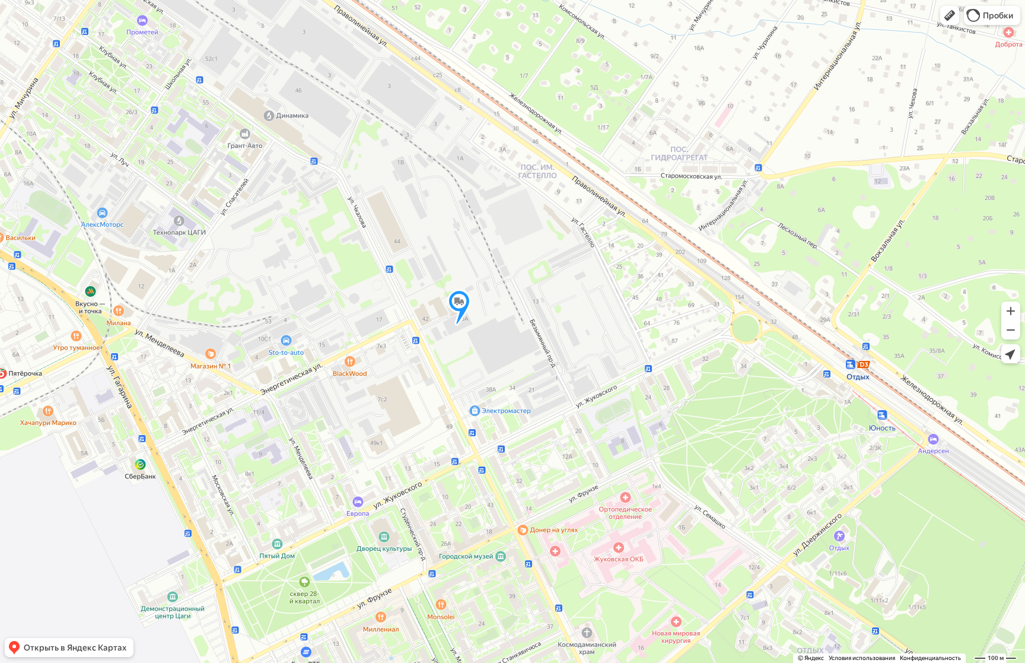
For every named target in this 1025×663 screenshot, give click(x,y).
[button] (949, 15)
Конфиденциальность (930, 658)
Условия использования (862, 658)
